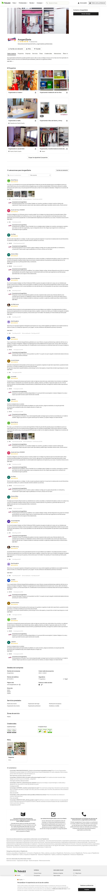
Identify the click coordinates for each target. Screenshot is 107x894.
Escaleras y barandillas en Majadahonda (16, 853)
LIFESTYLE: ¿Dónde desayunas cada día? (26, 782)
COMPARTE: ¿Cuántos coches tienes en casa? (27, 788)
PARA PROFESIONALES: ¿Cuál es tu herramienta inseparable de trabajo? (34, 770)
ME (9, 338)
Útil (9, 199)
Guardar (38, 49)
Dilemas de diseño (27, 775)
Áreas (41, 53)
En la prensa (37, 875)
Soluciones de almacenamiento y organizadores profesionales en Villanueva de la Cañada (67, 840)
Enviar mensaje (86, 14)
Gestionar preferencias (86, 885)
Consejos (39, 3)
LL (8, 361)
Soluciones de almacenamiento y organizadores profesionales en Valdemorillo (32, 847)
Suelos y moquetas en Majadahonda (28, 854)
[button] (40, 175)
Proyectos (21, 53)
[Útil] (8, 199)
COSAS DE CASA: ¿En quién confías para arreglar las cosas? (31, 777)
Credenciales (48, 53)
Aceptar (86, 889)
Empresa (27, 53)
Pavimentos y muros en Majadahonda (73, 853)
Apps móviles (57, 875)
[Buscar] (47, 3)
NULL (29, 49)
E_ (8, 400)
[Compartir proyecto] (35, 92)
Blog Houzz (78, 873)
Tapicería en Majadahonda (44, 854)
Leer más (9, 61)
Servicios (35, 53)
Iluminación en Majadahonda (33, 853)
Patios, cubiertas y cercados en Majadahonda (52, 853)
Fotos (14, 3)
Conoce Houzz (37, 873)
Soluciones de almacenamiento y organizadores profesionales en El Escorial (56, 844)
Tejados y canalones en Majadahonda (60, 854)
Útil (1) (10, 243)
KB (8, 322)
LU (8, 377)
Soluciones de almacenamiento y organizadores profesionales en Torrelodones (26, 840)
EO (9, 235)
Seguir (66, 679)
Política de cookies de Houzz (60, 888)
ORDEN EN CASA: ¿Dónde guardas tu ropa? (27, 800)
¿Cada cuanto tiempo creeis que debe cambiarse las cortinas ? (31, 794)
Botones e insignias (58, 873)
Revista (32, 3)
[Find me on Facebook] (39, 684)
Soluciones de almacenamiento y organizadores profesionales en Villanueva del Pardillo (66, 842)
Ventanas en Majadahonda (76, 854)
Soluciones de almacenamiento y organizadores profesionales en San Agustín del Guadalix (43, 845)
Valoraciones (57, 53)
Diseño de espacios (33, 860)
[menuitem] (15, 3)
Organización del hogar (22, 860)
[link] (10, 189)
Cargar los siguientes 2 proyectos (37, 157)
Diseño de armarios (11, 860)
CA (9, 254)
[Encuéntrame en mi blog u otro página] (41, 684)
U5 (8, 210)
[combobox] (57, 3)
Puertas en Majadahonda (13, 854)
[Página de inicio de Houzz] (6, 2)
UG (9, 279)
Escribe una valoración (62, 170)
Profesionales (22, 3)
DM (9, 180)
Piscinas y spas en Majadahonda (91, 853)
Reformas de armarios (44, 860)
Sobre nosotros (11, 53)
